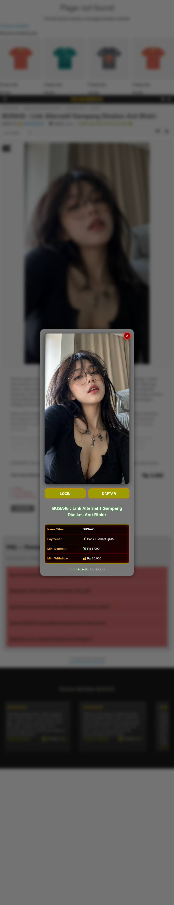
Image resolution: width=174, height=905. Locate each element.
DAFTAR (109, 493)
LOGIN (65, 493)
